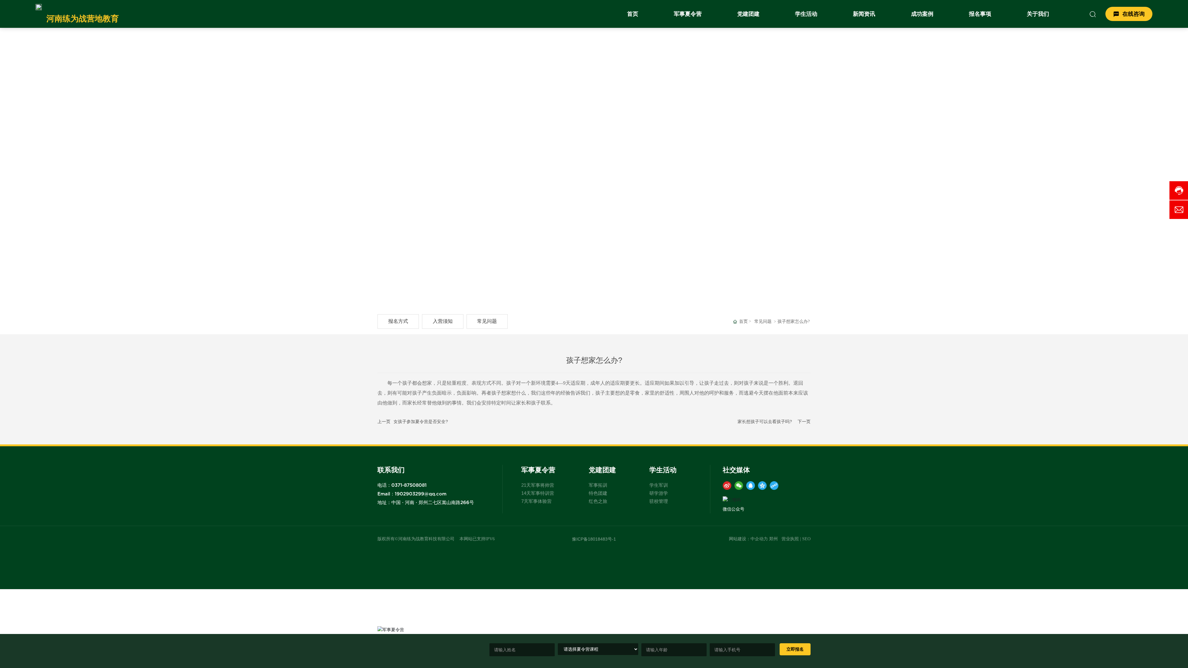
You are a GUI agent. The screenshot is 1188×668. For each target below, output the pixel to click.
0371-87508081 (409, 485)
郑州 (773, 539)
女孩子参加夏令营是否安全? (421, 421)
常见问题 (487, 321)
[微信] (738, 485)
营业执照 (790, 539)
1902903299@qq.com (420, 494)
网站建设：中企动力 (748, 539)
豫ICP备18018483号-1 (594, 539)
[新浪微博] (727, 485)
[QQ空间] (762, 485)
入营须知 (443, 321)
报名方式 (398, 321)
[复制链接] (774, 485)
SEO (806, 539)
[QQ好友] (750, 485)
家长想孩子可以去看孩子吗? (765, 421)
